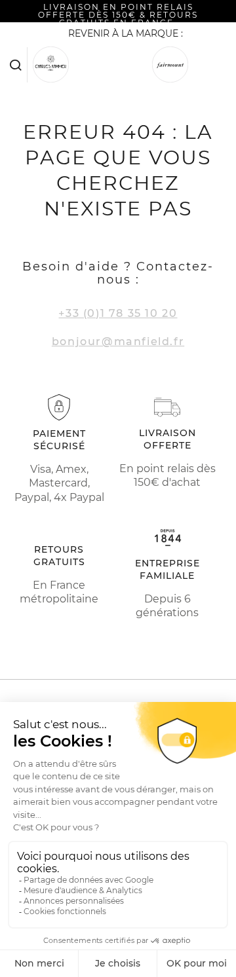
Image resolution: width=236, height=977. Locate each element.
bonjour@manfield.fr (118, 341)
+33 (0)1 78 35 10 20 (117, 313)
